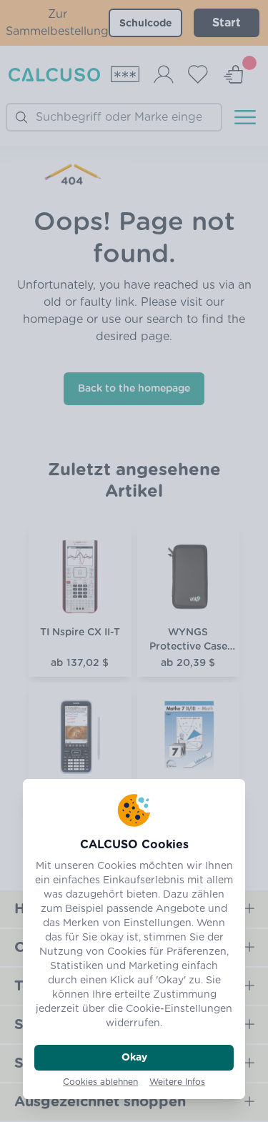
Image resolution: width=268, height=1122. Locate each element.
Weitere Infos (177, 1082)
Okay (134, 1058)
